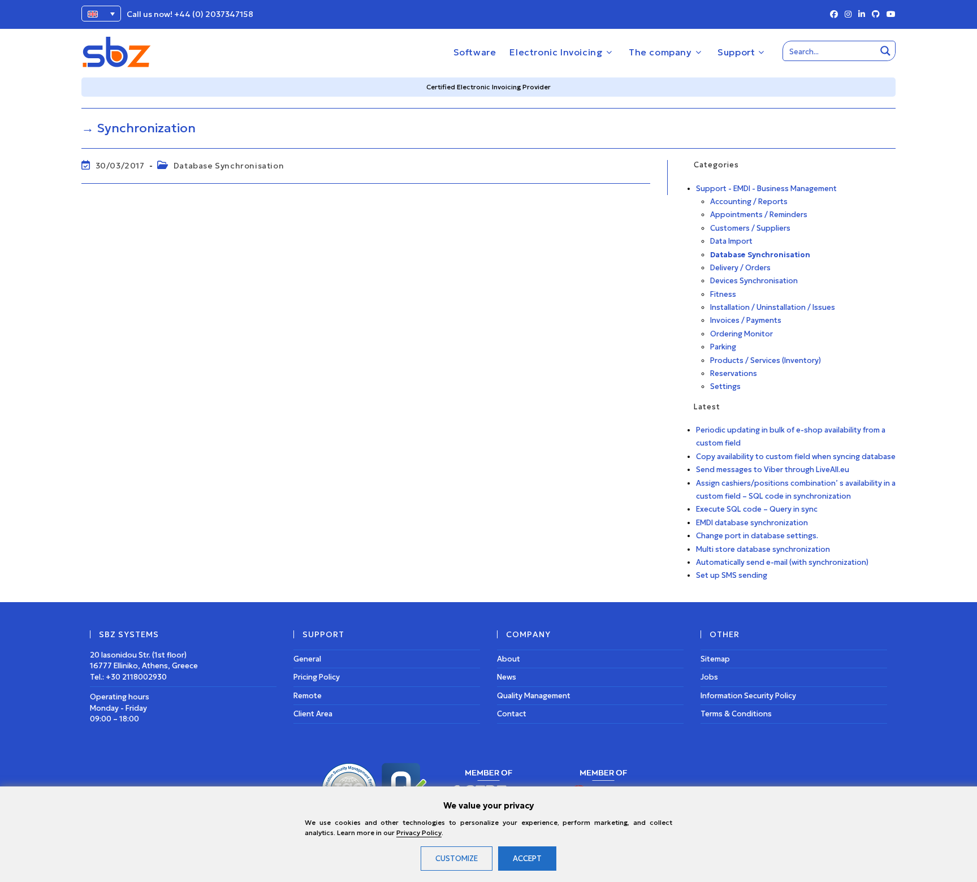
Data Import (731, 241)
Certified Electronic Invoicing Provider (488, 87)
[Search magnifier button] (885, 50)
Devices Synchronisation (754, 281)
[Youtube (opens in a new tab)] (889, 14)
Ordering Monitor (741, 334)
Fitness (723, 294)
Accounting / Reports (749, 201)
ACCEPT (527, 858)
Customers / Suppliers (750, 228)
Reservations (733, 373)
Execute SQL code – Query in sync (757, 509)
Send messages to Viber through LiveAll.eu (772, 469)
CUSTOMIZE (456, 858)
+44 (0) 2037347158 (213, 14)
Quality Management (533, 696)
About (508, 659)
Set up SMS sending (731, 575)
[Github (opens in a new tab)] (875, 14)
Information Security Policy (748, 696)
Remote (307, 696)
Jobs (709, 677)
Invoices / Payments (745, 320)
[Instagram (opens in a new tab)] (848, 14)
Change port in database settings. (757, 536)
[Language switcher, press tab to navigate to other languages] (101, 13)
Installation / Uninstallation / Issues (772, 307)
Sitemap (715, 659)
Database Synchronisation (229, 166)
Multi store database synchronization (763, 549)
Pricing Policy (316, 677)
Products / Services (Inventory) (765, 360)
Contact (511, 714)
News (506, 677)
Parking (723, 347)
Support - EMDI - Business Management (766, 188)
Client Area (312, 714)
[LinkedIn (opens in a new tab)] (861, 14)
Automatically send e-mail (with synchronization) (782, 562)
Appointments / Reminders (758, 214)
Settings (725, 386)
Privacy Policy (419, 832)
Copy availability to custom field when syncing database (796, 456)
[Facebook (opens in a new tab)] (834, 14)
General (307, 659)
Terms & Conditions (736, 714)
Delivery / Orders (740, 268)
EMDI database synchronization (752, 523)
